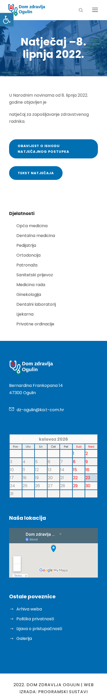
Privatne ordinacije (35, 324)
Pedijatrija (26, 245)
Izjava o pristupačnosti (39, 629)
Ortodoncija (28, 255)
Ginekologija (28, 294)
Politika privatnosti (35, 619)
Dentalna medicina (35, 236)
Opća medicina (32, 226)
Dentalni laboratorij (36, 304)
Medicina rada (30, 285)
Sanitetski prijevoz (34, 275)
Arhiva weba (29, 609)
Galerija (24, 638)
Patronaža (26, 265)
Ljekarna (25, 314)
